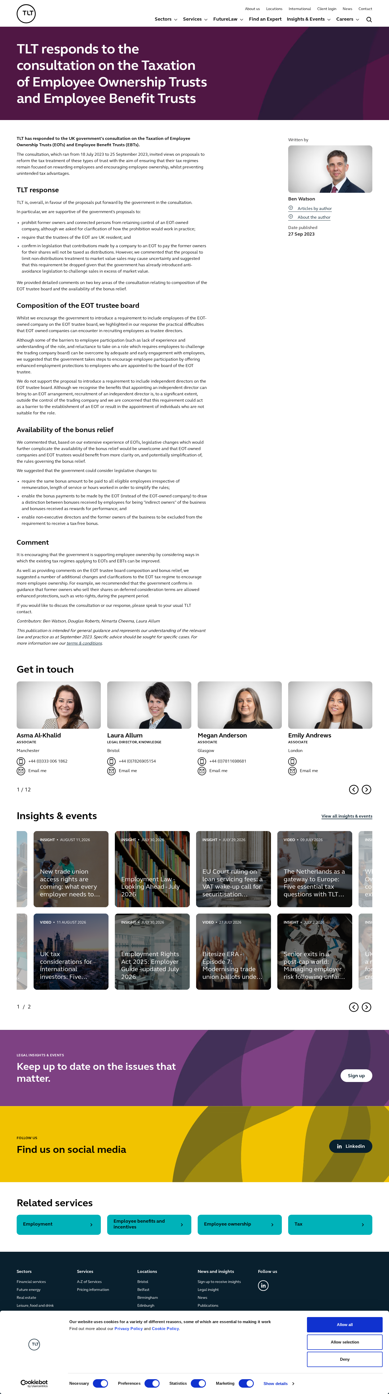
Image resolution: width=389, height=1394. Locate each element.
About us (252, 9)
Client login (326, 9)
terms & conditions (84, 643)
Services (192, 19)
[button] (166, 20)
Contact (365, 9)
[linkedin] (263, 1285)
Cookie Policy (165, 1328)
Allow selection (345, 1342)
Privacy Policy (129, 1328)
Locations (274, 9)
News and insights (216, 1272)
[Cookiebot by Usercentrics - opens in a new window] (34, 1384)
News (347, 9)
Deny (345, 1359)
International (300, 9)
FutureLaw (225, 19)
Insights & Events (306, 19)
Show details (276, 1383)
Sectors (163, 19)
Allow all (345, 1324)
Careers (344, 19)
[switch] (152, 1383)
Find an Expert (265, 19)
